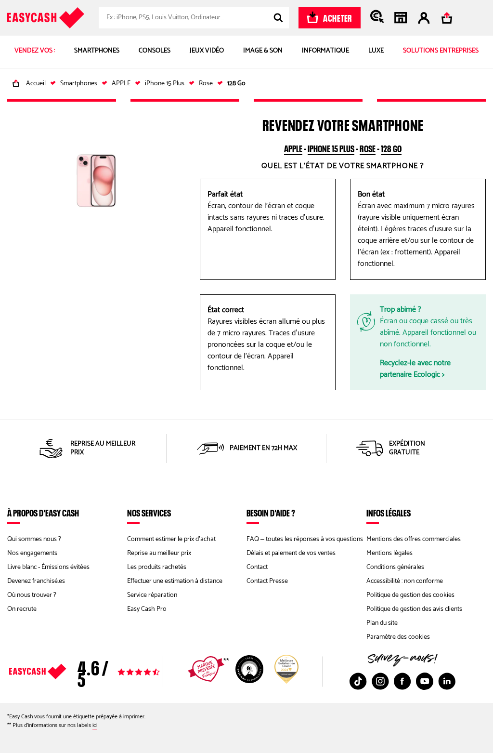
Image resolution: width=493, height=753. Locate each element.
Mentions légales (389, 553)
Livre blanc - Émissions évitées (48, 567)
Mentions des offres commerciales (413, 539)
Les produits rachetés (156, 567)
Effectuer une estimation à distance (174, 581)
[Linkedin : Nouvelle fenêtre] (446, 681)
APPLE (293, 147)
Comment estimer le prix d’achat (171, 539)
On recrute (22, 609)
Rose (368, 147)
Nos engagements (32, 553)
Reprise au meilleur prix (159, 553)
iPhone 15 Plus (331, 147)
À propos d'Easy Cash (43, 512)
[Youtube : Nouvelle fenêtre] (424, 681)
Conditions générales (395, 567)
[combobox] (194, 17)
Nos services (149, 512)
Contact (257, 567)
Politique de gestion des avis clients (414, 609)
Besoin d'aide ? (270, 512)
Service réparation (152, 595)
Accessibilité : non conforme (404, 581)
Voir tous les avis (104, 671)
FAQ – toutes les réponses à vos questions (304, 539)
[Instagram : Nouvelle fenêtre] (380, 681)
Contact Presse (267, 581)
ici (94, 725)
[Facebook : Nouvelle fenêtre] (402, 681)
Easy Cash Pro (147, 609)
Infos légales (388, 512)
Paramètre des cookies (398, 637)
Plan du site (382, 623)
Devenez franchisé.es (36, 581)
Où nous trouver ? (31, 595)
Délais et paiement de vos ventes (291, 553)
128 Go (391, 147)
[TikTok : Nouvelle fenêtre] (358, 681)
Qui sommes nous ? (34, 539)
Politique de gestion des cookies (410, 595)
